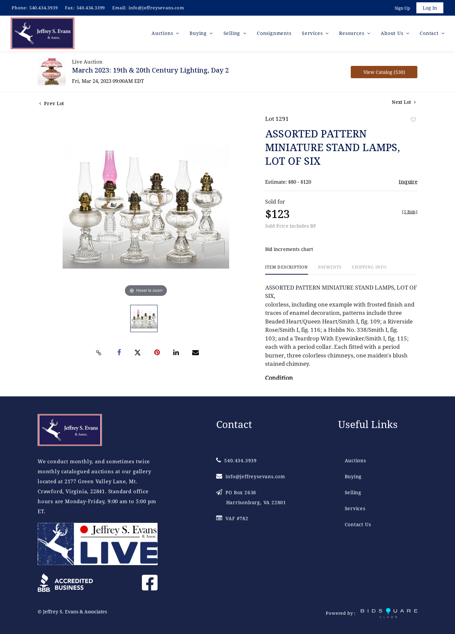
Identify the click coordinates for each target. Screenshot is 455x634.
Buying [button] (199, 33)
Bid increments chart (289, 249)
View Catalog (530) (384, 72)
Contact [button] (430, 33)
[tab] (286, 270)
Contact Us (358, 524)
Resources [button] (352, 33)
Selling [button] (233, 33)
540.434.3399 (91, 8)
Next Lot (402, 102)
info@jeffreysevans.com (156, 8)
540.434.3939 (43, 8)
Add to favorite (413, 119)
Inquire (408, 181)
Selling (353, 492)
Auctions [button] (163, 33)
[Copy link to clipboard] (99, 353)
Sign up (402, 8)
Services (355, 508)
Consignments (274, 33)
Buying (353, 476)
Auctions (355, 460)
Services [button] (313, 33)
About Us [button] (393, 33)
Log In (430, 8)
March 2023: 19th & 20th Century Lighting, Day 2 (150, 70)
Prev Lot (53, 103)
